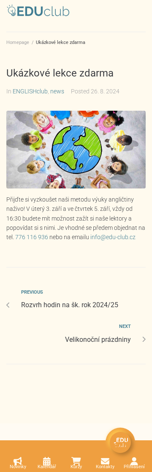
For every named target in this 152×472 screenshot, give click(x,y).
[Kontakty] (105, 461)
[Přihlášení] (134, 461)
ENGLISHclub (30, 91)
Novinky (18, 466)
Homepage (17, 42)
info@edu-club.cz (113, 237)
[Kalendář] (47, 461)
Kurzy (76, 466)
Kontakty (105, 466)
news (57, 91)
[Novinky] (18, 461)
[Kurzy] (76, 461)
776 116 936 (31, 237)
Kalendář (47, 466)
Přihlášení (134, 466)
